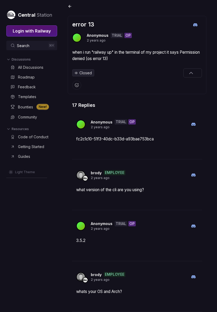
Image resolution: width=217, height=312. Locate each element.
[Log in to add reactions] (76, 85)
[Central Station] (10, 13)
